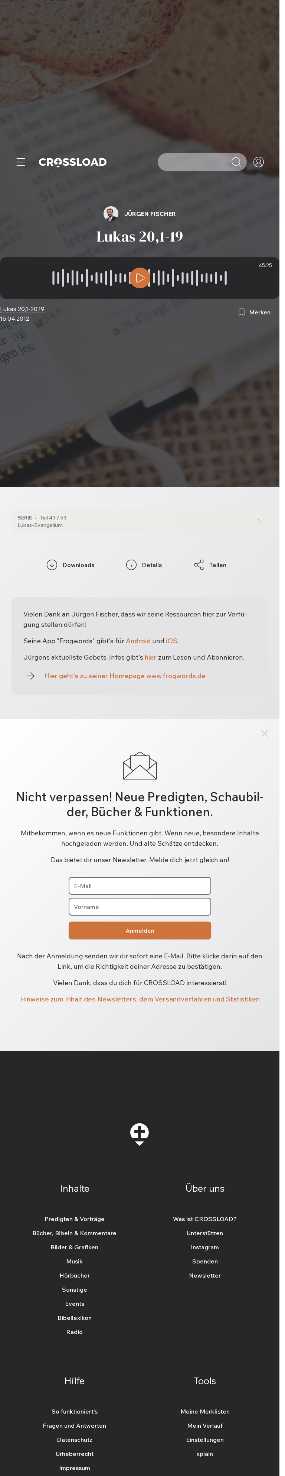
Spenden (205, 1261)
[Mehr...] (21, 162)
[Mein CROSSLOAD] (259, 162)
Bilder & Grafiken (74, 1246)
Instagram (205, 1246)
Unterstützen (205, 1232)
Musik (74, 1261)
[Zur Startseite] (73, 162)
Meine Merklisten (205, 1411)
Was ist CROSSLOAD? (205, 1218)
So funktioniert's (75, 1411)
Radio (74, 1331)
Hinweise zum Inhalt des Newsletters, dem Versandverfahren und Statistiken (140, 999)
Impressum (74, 1467)
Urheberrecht (75, 1453)
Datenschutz (74, 1439)
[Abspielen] (139, 278)
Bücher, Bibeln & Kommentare (74, 1232)
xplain (205, 1453)
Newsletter (205, 1275)
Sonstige (74, 1289)
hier (151, 657)
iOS (171, 641)
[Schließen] (264, 733)
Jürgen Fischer (150, 213)
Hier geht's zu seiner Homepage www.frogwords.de (125, 675)
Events (74, 1303)
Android (138, 641)
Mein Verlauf (205, 1425)
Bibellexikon (75, 1317)
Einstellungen (205, 1439)
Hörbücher (74, 1275)
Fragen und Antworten (74, 1425)
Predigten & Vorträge (75, 1218)
